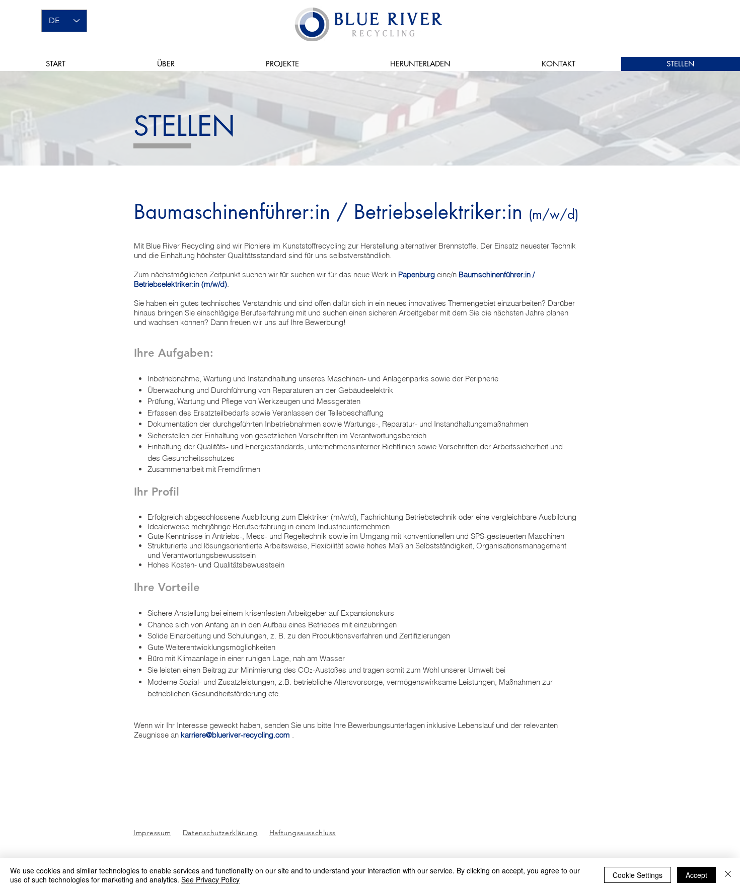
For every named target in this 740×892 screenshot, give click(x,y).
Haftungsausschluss (302, 832)
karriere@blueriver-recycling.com (235, 735)
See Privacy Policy (210, 879)
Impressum (152, 832)
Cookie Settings (637, 875)
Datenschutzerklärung (220, 832)
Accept (696, 875)
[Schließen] (728, 875)
